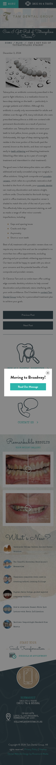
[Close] (47, 372)
